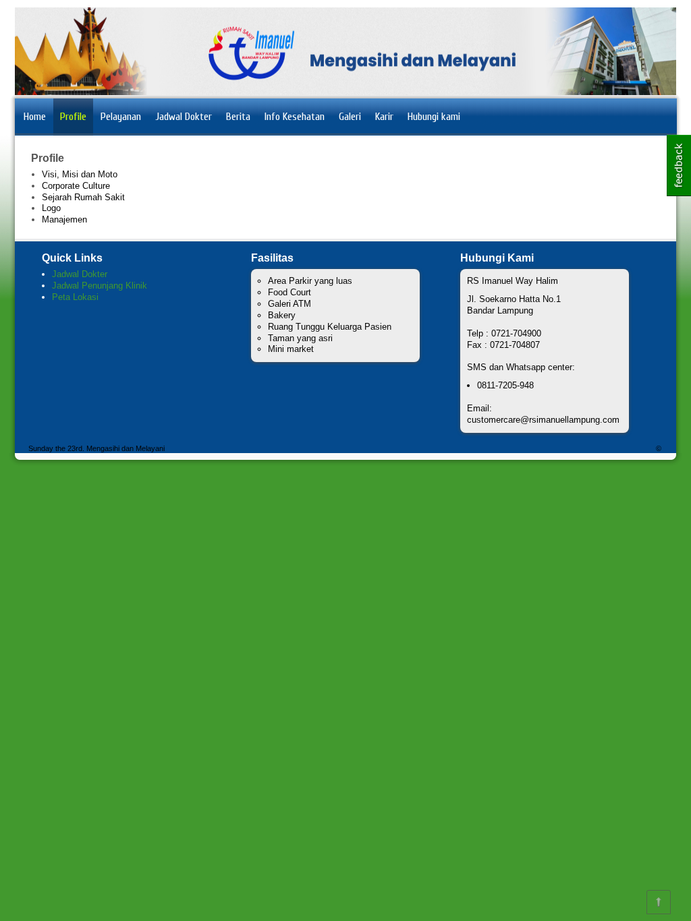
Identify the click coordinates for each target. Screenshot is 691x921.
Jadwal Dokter (183, 117)
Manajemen (64, 219)
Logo (51, 208)
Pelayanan (121, 117)
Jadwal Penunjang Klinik (99, 285)
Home (35, 117)
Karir (384, 117)
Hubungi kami (434, 117)
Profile (73, 117)
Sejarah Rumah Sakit (83, 197)
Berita (238, 117)
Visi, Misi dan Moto (79, 174)
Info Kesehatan (295, 117)
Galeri (350, 117)
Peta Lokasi (75, 297)
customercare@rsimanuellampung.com (543, 420)
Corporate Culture (76, 186)
